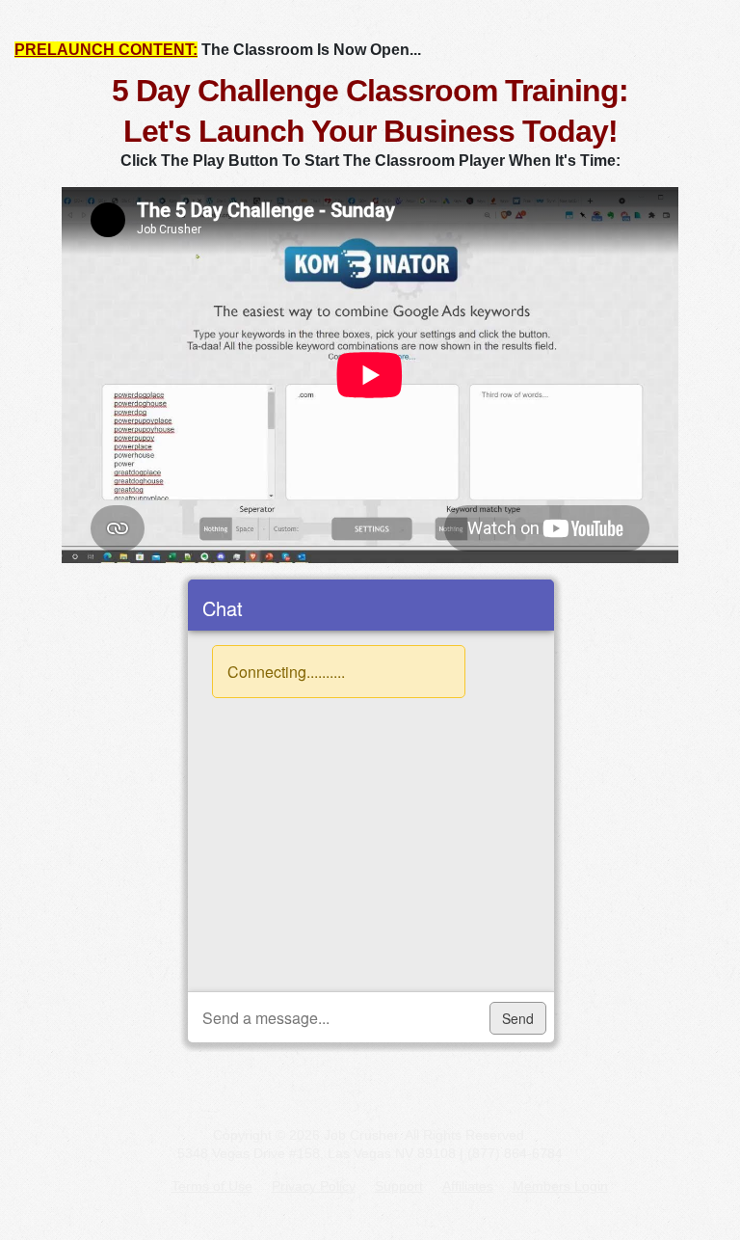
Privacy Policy (314, 1186)
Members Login (560, 1186)
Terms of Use (212, 1186)
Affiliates (467, 1186)
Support (399, 1186)
